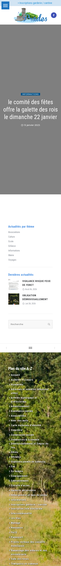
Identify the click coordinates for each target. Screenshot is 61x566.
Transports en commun (24, 563)
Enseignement (19, 475)
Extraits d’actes (20, 485)
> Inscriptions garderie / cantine (35, 2)
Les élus (16, 518)
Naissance (17, 527)
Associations (14, 232)
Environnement (20, 480)
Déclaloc (16, 456)
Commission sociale (22, 434)
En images (17, 471)
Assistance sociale (22, 410)
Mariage (15, 522)
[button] (5, 5)
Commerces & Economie (25, 439)
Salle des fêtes (20, 558)
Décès (14, 452)
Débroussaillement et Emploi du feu (29, 445)
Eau (13, 466)
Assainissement (20, 406)
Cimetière (17, 430)
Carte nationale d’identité (26, 425)
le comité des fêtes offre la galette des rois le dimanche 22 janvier (30, 109)
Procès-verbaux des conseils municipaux (28, 543)
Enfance (12, 246)
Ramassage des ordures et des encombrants (29, 552)
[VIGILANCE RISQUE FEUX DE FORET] (13, 284)
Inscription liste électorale (26, 508)
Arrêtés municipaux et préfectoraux (24, 399)
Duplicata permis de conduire (28, 461)
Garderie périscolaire (23, 490)
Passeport (17, 537)
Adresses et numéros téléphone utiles (30, 391)
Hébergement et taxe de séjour (29, 494)
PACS (14, 532)
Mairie (11, 255)
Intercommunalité (21, 513)
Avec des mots (19, 420)
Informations (30, 94)
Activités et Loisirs (22, 379)
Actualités (17, 384)
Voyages (12, 260)
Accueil (15, 374)
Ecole (10, 241)
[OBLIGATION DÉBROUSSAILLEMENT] (13, 298)
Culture (11, 237)
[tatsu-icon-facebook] (54, 15)
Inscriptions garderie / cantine (29, 504)
